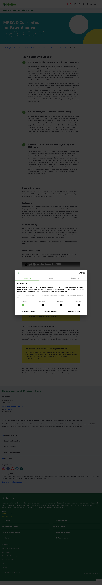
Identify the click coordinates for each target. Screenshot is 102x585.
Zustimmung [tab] (27, 278)
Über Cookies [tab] (75, 278)
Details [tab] (51, 278)
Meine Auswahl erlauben (51, 311)
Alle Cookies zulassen (74, 311)
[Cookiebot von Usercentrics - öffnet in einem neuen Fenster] (78, 273)
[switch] (42, 305)
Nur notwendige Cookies (28, 311)
